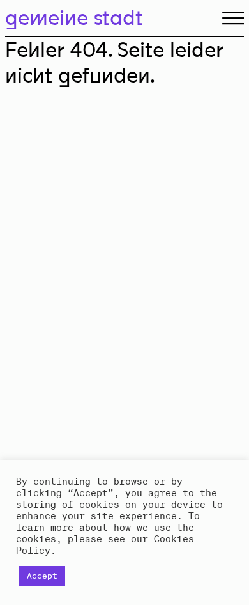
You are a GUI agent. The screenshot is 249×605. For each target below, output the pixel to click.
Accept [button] (42, 575)
